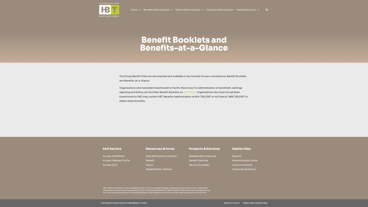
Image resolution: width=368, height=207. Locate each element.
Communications (242, 164)
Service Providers (199, 164)
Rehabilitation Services (202, 156)
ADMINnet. (189, 92)
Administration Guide (244, 160)
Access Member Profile (116, 160)
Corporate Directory (244, 169)
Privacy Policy (232, 203)
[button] (267, 10)
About (134, 9)
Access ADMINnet (113, 156)
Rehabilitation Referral (159, 169)
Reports (236, 156)
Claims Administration (187, 9)
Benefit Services (198, 160)
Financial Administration (219, 9)
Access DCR (110, 164)
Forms (149, 164)
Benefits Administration (156, 9)
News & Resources (246, 9)
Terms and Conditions (255, 203)
